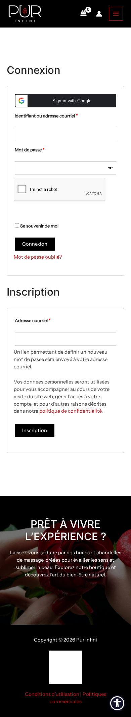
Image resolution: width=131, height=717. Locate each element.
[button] (65, 100)
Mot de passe (41, 148)
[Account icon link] (99, 14)
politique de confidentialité (70, 411)
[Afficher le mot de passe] (110, 168)
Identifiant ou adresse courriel (57, 114)
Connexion (34, 244)
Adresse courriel (44, 319)
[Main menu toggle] (116, 14)
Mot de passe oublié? (38, 257)
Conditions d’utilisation (52, 694)
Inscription (34, 430)
